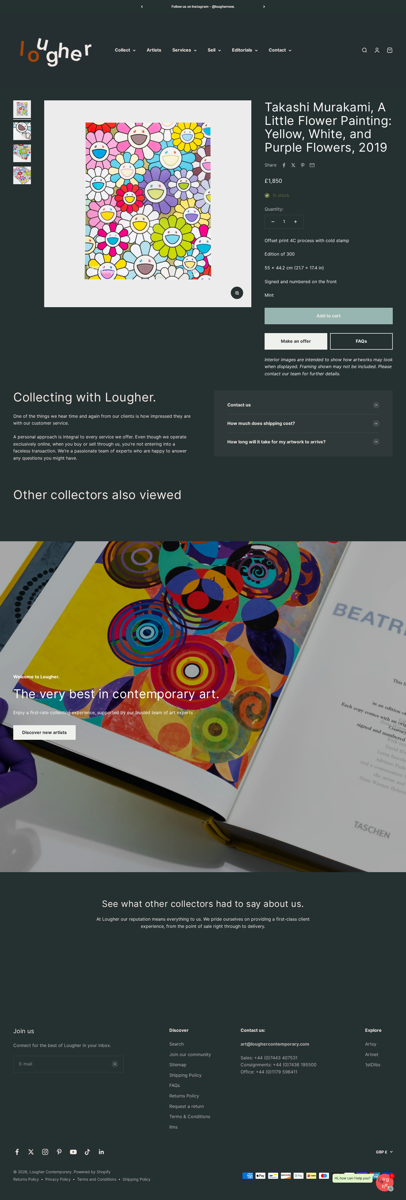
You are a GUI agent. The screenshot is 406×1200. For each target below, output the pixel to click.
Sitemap (177, 1064)
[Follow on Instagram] (45, 1152)
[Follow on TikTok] (87, 1152)
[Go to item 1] (22, 110)
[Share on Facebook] (284, 165)
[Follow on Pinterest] (59, 1152)
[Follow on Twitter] (31, 1152)
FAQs (361, 341)
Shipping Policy (185, 1075)
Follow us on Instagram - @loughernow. (203, 6)
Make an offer (296, 341)
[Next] (264, 6)
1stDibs (372, 1064)
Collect (122, 50)
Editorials (242, 50)
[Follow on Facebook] (17, 1152)
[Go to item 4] (22, 176)
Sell (211, 50)
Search (176, 1044)
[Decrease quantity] (273, 221)
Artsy (370, 1044)
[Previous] (142, 6)
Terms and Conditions (96, 1179)
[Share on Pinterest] (302, 165)
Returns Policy (184, 1096)
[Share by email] (312, 165)
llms (173, 1127)
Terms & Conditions (189, 1116)
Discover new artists (44, 732)
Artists (154, 50)
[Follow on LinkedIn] (101, 1152)
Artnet (371, 1054)
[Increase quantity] (296, 221)
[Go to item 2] (22, 132)
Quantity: (274, 209)
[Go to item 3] (22, 154)
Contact (277, 50)
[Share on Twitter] (293, 165)
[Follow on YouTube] (73, 1152)
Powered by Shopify (92, 1171)
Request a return (186, 1106)
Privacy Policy (58, 1179)
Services (181, 50)
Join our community (190, 1054)
